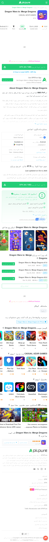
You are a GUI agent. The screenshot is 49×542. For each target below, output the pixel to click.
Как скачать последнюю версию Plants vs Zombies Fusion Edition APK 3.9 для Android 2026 (36, 425)
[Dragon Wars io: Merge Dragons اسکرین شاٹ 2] (15, 240)
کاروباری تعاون (41, 524)
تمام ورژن (24, 286)
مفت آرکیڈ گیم (41, 152)
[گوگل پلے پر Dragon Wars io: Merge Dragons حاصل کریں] (18, 145)
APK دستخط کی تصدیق (39, 483)
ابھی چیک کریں (41, 160)
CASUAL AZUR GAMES (27, 15)
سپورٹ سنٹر (43, 528)
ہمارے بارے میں (41, 517)
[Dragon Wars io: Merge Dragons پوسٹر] (41, 240)
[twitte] (38, 469)
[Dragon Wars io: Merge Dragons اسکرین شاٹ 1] (28, 240)
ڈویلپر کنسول (42, 498)
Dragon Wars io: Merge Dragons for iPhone (31, 322)
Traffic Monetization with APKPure (36, 508)
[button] (22, 27)
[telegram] (45, 469)
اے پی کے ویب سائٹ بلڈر (38, 502)
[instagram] (41, 469)
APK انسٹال (42, 479)
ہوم (46, 7)
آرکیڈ (36, 7)
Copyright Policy (28, 540)
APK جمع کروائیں (40, 505)
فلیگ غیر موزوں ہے (17, 160)
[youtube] (34, 469)
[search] (2, 2)
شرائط (20, 540)
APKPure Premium (41, 489)
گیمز (41, 7)
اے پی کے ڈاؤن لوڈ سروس (38, 486)
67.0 (41, 137)
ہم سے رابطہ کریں (40, 521)
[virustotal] (12, 194)
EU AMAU (13, 540)
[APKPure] (24, 2)
